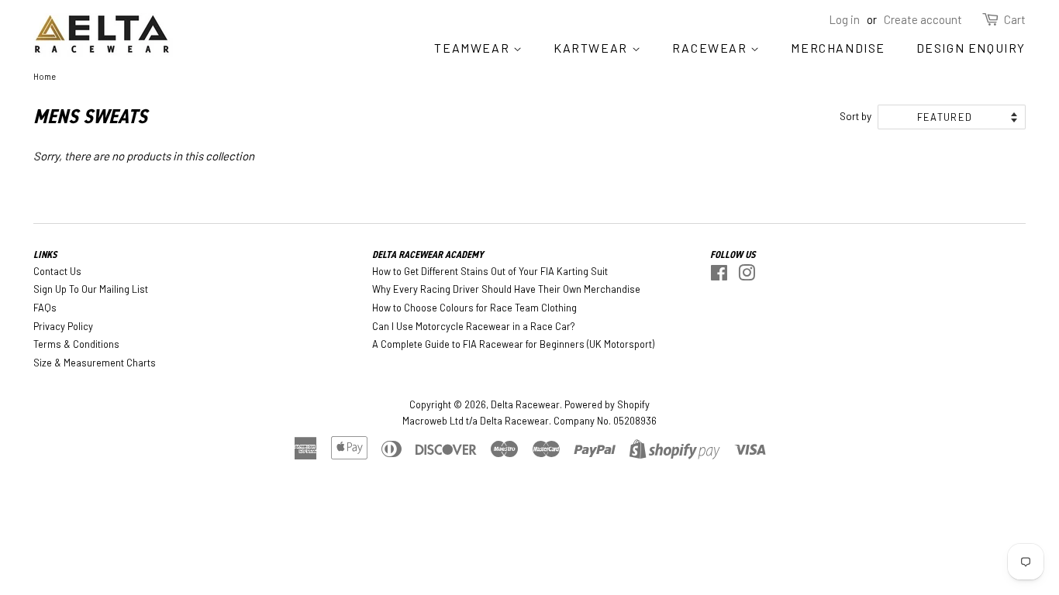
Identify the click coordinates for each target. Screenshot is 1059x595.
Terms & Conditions (76, 344)
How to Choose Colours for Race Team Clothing (474, 307)
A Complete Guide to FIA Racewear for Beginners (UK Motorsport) (513, 344)
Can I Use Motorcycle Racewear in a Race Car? (473, 326)
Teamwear (473, 47)
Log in (844, 19)
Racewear (711, 47)
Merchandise (838, 47)
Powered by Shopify (607, 404)
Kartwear (592, 47)
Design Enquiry (971, 47)
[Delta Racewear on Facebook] (719, 276)
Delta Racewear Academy (428, 254)
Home (44, 76)
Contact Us (57, 271)
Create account (923, 19)
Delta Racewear (525, 404)
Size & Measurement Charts (94, 362)
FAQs (45, 307)
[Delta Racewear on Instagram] (746, 276)
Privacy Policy (63, 326)
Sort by (855, 115)
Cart (1015, 19)
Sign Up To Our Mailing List (90, 289)
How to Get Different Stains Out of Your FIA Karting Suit (490, 271)
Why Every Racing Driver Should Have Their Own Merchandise (506, 289)
